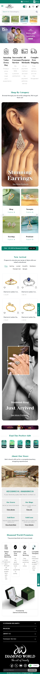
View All (29, 509)
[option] (6, 20)
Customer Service (9, 639)
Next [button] (36, 214)
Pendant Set (17, 269)
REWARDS (38, 579)
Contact (26, 1)
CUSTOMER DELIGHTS (11, 623)
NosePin (25, 266)
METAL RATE (38, 310)
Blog (37, 1)
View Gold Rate (10, 525)
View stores (11, 509)
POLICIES (6, 628)
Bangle (25, 269)
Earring (12, 266)
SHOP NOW (32, 248)
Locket (18, 266)
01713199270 (13, 491)
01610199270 (27, 491)
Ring (6, 266)
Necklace (33, 266)
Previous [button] (3, 214)
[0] (37, 6)
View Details (29, 525)
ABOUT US (7, 634)
